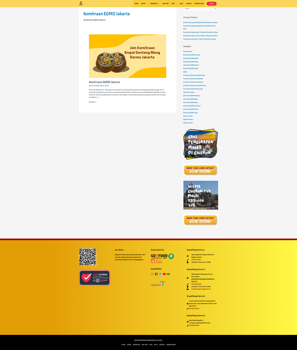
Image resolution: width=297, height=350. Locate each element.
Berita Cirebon (187, 51)
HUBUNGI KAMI (199, 4)
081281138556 (196, 260)
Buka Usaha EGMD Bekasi (191, 58)
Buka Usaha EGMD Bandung (191, 55)
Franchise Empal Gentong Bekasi (193, 79)
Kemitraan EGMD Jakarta (104, 82)
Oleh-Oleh (165, 4)
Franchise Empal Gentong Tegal (193, 89)
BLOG (181, 4)
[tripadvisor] (169, 274)
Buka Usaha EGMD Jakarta (191, 65)
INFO (173, 4)
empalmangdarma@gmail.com (201, 289)
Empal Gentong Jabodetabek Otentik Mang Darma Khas (200, 22)
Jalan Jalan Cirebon (189, 92)
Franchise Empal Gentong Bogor (193, 82)
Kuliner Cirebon (188, 116)
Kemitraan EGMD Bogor (190, 102)
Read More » (92, 102)
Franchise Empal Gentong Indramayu (194, 85)
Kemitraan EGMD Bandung (191, 96)
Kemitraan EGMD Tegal (190, 113)
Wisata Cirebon (188, 123)
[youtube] (165, 274)
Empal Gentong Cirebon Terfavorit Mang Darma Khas (199, 39)
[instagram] (153, 274)
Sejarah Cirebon (188, 119)
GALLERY (188, 4)
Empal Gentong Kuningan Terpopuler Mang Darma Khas (200, 32)
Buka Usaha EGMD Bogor (191, 62)
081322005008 (196, 284)
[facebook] (157, 274)
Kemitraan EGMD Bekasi (190, 99)
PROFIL (143, 4)
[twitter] (161, 274)
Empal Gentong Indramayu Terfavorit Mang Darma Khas (200, 36)
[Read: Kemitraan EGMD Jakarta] (127, 56)
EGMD (185, 72)
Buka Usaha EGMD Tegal (190, 68)
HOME (136, 4)
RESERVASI (153, 4)
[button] (212, 4)
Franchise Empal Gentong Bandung (194, 75)
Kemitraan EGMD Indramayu (192, 106)
